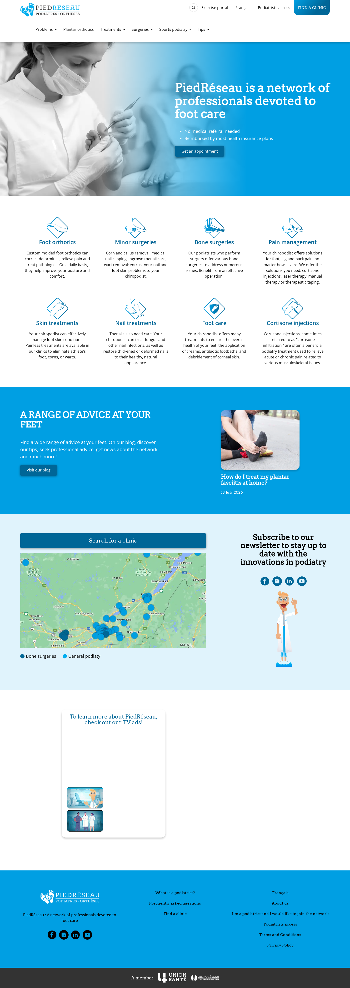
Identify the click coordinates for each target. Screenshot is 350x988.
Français (242, 7)
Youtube (87, 936)
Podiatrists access (274, 7)
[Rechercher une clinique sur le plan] (113, 600)
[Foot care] (214, 308)
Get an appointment (199, 151)
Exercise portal (214, 7)
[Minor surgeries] (135, 227)
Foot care (214, 323)
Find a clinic (312, 7)
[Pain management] (292, 227)
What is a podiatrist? (175, 892)
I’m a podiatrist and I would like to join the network (280, 913)
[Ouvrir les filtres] (193, 7)
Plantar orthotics (78, 29)
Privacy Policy (280, 945)
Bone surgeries (214, 242)
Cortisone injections (293, 323)
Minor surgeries (135, 242)
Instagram (64, 936)
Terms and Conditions (280, 934)
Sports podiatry (173, 29)
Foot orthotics (57, 242)
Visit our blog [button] (38, 470)
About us (280, 903)
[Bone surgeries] (214, 227)
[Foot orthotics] (57, 227)
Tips (201, 29)
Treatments (110, 29)
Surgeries (140, 29)
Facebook (52, 936)
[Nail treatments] (135, 308)
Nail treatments (135, 323)
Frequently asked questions (175, 903)
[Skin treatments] (57, 308)
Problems (44, 29)
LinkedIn (75, 936)
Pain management (293, 242)
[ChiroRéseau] (204, 978)
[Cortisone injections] (292, 308)
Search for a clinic (113, 540)
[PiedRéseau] (70, 898)
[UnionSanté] (172, 978)
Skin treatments (57, 323)
